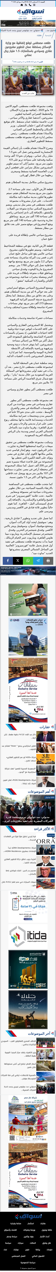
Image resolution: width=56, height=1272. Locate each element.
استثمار (31, 1223)
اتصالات (33, 1243)
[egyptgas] (28, 1118)
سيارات (20, 1243)
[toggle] (5, 14)
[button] (3, 24)
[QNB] (28, 637)
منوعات (49, 1249)
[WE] (28, 570)
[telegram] (38, 561)
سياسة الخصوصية (28, 1262)
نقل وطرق (46, 1243)
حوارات (16, 1249)
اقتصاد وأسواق (10, 1230)
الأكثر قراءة (42, 829)
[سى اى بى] (28, 26)
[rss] (26, 5)
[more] (34, 5)
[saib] (28, 1010)
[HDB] (28, 600)
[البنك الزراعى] (28, 970)
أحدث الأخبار (44, 1236)
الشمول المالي (38, 1256)
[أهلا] (28, 690)
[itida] (28, 936)
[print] (48, 561)
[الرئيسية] (22, 5)
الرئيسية (48, 35)
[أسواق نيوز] (30, 12)
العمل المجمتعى (18, 1256)
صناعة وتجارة (15, 1223)
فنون (27, 1249)
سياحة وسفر (12, 1236)
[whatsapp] (28, 561)
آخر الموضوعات (39, 1034)
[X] (18, 561)
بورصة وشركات (29, 1230)
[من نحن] (30, 5)
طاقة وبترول (47, 1230)
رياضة (38, 1249)
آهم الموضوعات (39, 791)
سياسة (8, 1243)
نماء (5, 1249)
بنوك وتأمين (28, 1236)
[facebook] (8, 561)
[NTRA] (28, 907)
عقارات (39, 35)
